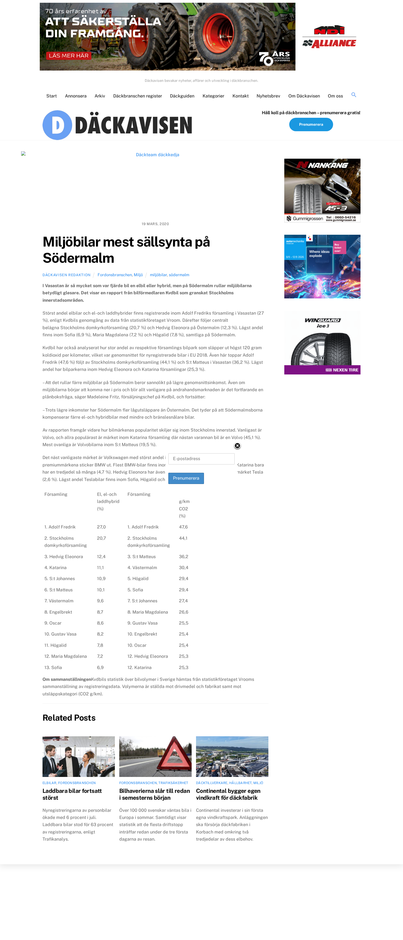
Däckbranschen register (137, 96)
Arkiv (100, 96)
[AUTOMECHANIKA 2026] (322, 268)
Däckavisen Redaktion (66, 275)
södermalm (179, 274)
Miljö (138, 274)
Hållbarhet (240, 783)
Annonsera (76, 96)
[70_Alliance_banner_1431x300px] (201, 38)
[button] (354, 95)
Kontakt (240, 96)
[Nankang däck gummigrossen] (322, 192)
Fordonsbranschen (115, 274)
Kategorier (213, 96)
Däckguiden (182, 96)
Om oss (335, 96)
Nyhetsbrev (268, 96)
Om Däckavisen (304, 96)
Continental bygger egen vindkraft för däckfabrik (228, 794)
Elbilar (49, 783)
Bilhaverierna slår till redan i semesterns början (154, 794)
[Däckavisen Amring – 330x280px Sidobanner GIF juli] (322, 344)
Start (51, 96)
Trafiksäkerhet (173, 783)
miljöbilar (158, 274)
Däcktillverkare (212, 783)
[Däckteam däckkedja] (155, 184)
